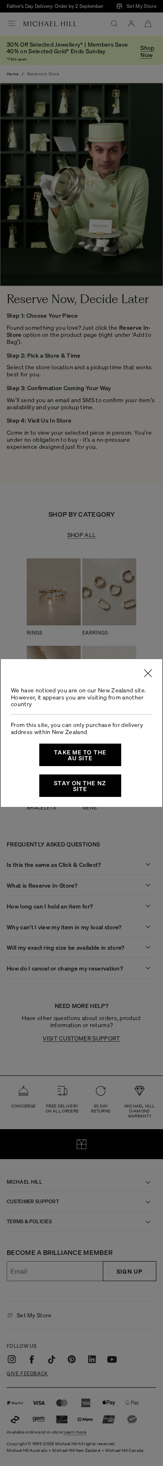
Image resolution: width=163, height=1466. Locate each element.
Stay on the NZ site (80, 785)
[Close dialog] (147, 673)
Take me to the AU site (80, 755)
